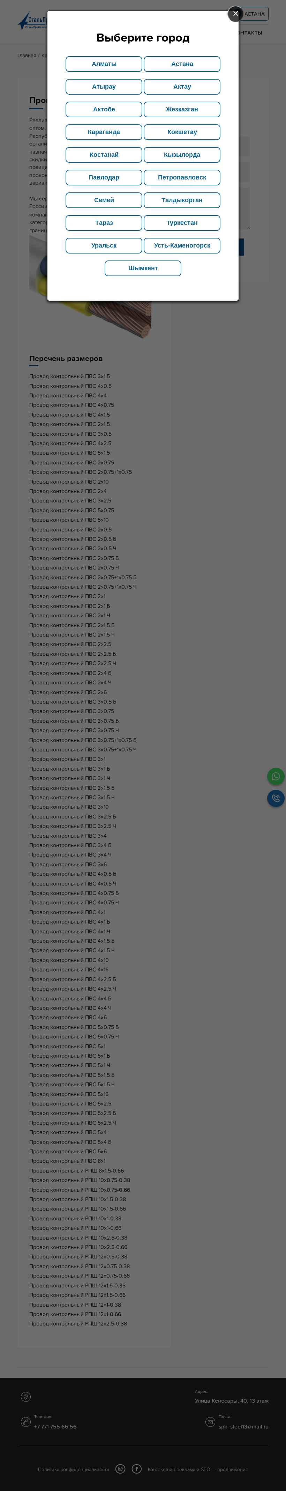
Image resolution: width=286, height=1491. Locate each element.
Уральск (103, 245)
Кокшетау (182, 131)
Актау (182, 86)
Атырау (104, 86)
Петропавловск (182, 177)
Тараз (104, 222)
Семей (104, 200)
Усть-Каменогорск (182, 245)
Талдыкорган (182, 200)
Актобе (104, 109)
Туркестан (182, 222)
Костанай (104, 154)
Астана (182, 63)
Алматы (104, 63)
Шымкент (143, 268)
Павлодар (104, 177)
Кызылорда (182, 154)
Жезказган (182, 109)
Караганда (104, 131)
